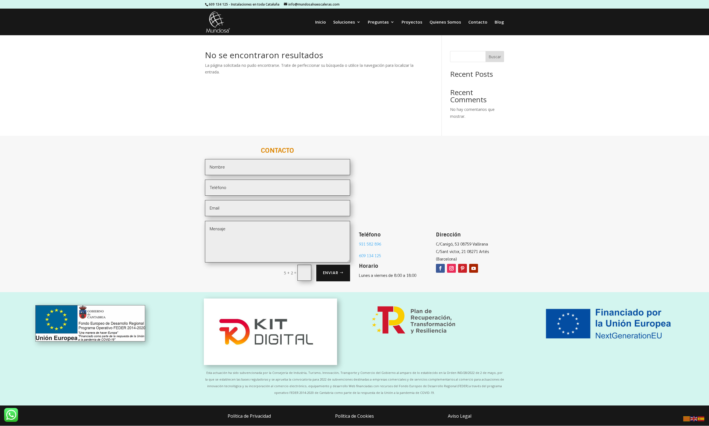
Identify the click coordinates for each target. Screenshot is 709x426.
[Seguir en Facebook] (440, 268)
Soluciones (344, 22)
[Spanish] (701, 418)
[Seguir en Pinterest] (462, 268)
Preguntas (378, 22)
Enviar (330, 273)
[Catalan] (686, 418)
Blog (499, 22)
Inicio (320, 22)
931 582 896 (370, 243)
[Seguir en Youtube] (473, 268)
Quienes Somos (445, 22)
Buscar (495, 56)
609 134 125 (218, 4)
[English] (694, 418)
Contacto (477, 22)
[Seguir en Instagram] (451, 268)
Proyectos (412, 22)
